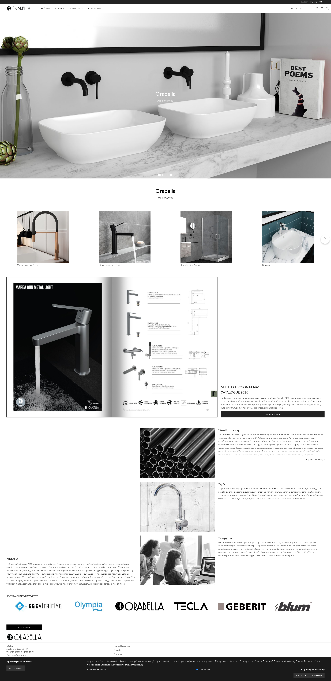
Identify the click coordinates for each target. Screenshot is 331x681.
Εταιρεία (117, 650)
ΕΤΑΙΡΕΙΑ (59, 8)
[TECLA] (191, 606)
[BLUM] (292, 606)
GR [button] (320, 2)
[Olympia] (89, 606)
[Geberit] (242, 606)
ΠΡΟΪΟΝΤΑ (44, 8)
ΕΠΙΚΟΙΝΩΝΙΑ (94, 8)
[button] (325, 239)
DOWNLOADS (76, 8)
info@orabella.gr (19, 655)
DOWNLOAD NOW (272, 414)
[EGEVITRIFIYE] (38, 606)
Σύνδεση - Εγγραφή (309, 2)
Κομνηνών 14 (22, 649)
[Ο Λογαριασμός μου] (322, 8)
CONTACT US (24, 627)
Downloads (118, 654)
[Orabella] (18, 8)
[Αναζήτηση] (317, 8)
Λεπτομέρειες (15, 668)
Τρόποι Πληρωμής (122, 646)
